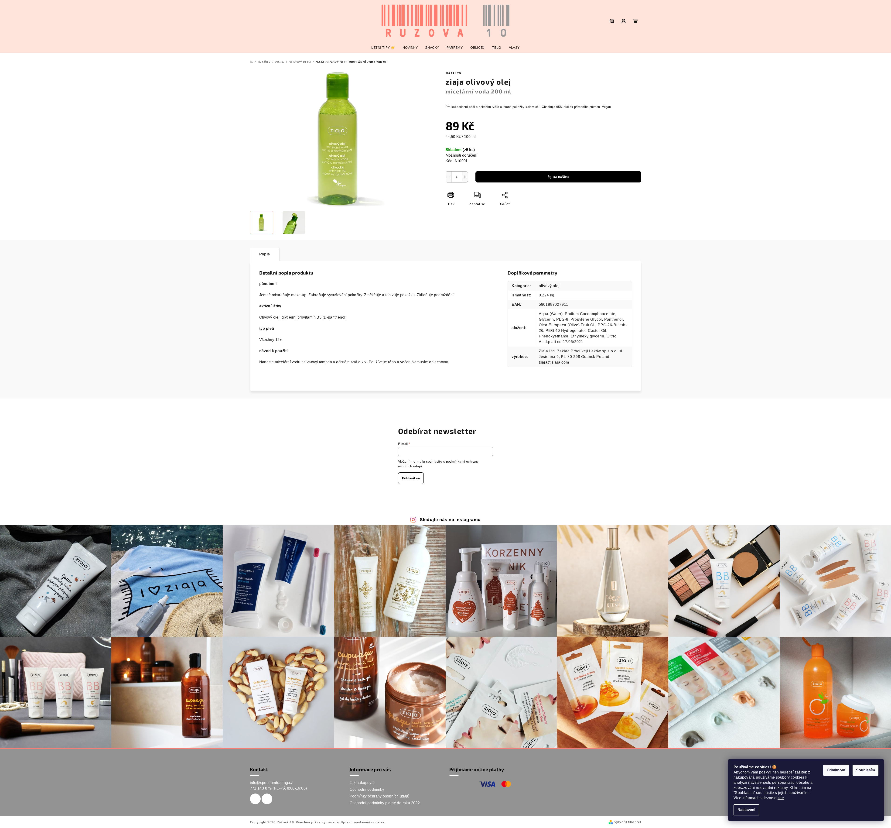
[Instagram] (267, 799)
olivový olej (549, 286)
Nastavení (746, 810)
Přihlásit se (411, 478)
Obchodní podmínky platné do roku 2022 (385, 803)
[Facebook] (255, 799)
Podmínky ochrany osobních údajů (380, 796)
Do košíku (561, 177)
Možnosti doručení (462, 155)
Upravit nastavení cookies (363, 822)
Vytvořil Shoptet (627, 822)
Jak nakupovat (362, 783)
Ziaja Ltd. (454, 73)
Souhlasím (865, 770)
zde (781, 798)
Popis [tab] (264, 254)
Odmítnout (836, 770)
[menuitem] (383, 47)
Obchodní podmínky (367, 789)
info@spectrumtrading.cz (271, 783)
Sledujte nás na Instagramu (450, 519)
